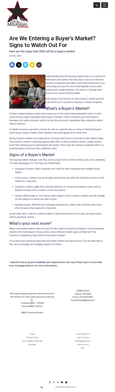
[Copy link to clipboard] (39, 65)
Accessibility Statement (32, 341)
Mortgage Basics (82, 341)
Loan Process (83, 337)
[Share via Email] (32, 65)
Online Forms (83, 344)
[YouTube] (62, 382)
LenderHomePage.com (65, 387)
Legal (32, 334)
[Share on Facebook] (12, 65)
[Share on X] (19, 65)
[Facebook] (49, 382)
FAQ (83, 348)
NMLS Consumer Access (32, 312)
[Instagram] (58, 382)
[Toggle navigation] (104, 5)
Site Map (32, 344)
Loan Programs (83, 334)
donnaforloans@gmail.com (83, 300)
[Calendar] (66, 382)
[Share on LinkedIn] (25, 65)
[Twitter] (54, 382)
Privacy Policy (32, 337)
